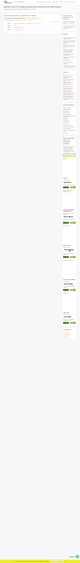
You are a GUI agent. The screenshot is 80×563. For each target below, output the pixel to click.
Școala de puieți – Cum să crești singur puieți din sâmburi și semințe (69, 66)
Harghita (38, 23)
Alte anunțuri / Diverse (67, 75)
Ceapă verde (66, 312)
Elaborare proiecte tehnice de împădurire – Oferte (68, 83)
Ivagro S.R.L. (73, 184)
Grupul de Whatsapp (66, 60)
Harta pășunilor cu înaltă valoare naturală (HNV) (69, 58)
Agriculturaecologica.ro (67, 334)
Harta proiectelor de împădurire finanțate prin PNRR (68, 55)
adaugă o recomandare (55, 21)
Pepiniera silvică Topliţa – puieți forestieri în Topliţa (20, 15)
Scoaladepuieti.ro (66, 333)
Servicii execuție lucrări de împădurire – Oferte (67, 91)
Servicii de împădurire (67, 128)
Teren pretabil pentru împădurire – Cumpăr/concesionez (69, 94)
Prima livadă (65, 123)
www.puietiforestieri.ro (34, 18)
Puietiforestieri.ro (66, 332)
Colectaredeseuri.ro (66, 335)
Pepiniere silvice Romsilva (19, 29)
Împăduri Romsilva (66, 112)
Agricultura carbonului (67, 109)
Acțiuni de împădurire (67, 107)
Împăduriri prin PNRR (67, 114)
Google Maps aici (32, 9)
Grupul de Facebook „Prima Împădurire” (68, 63)
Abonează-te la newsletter (67, 25)
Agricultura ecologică (67, 146)
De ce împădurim (66, 111)
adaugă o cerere (29, 20)
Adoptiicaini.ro (65, 336)
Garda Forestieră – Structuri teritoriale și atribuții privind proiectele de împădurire (68, 50)
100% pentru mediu (21, 1)
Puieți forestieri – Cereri (67, 84)
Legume (68, 314)
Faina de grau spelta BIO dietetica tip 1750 (68, 210)
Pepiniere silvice (66, 120)
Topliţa (33, 23)
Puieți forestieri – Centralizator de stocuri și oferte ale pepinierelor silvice (69, 46)
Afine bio (65, 178)
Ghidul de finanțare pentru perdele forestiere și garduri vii (69, 38)
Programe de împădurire (67, 125)
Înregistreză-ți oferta (19, 20)
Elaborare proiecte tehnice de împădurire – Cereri (68, 80)
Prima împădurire (71, 23)
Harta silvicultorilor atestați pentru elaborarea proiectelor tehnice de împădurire (69, 42)
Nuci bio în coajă (66, 245)
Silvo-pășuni (65, 132)
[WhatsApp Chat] (77, 556)
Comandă (66, 187)
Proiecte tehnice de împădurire (68, 126)
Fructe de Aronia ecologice (69, 279)
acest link (67, 22)
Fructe (68, 180)
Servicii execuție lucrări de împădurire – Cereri (67, 88)
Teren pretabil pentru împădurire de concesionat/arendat (69, 96)
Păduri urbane (65, 118)
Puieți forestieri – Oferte (67, 86)
